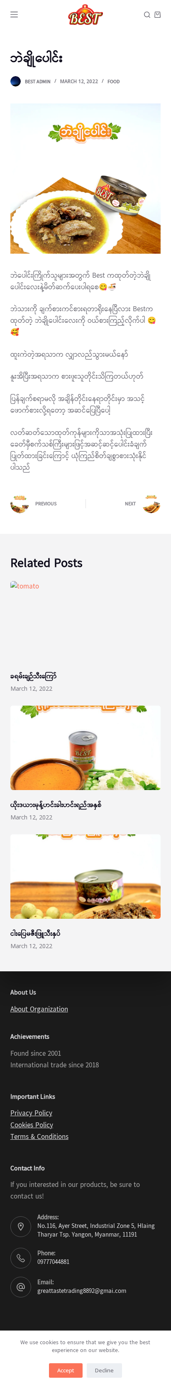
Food (113, 82)
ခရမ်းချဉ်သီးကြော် (33, 676)
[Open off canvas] (14, 14)
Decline (104, 1370)
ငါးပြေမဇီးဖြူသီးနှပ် (35, 934)
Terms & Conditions (39, 1137)
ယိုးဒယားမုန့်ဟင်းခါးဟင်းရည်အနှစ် (56, 805)
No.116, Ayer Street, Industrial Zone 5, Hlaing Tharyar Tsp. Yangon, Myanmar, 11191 (96, 1230)
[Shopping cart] (157, 15)
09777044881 (53, 1262)
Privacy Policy (31, 1113)
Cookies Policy (31, 1125)
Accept (65, 1370)
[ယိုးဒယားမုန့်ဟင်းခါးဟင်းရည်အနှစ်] (85, 748)
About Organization (39, 1009)
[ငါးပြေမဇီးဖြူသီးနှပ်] (85, 876)
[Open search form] (147, 15)
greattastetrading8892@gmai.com (81, 1291)
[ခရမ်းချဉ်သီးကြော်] (85, 623)
